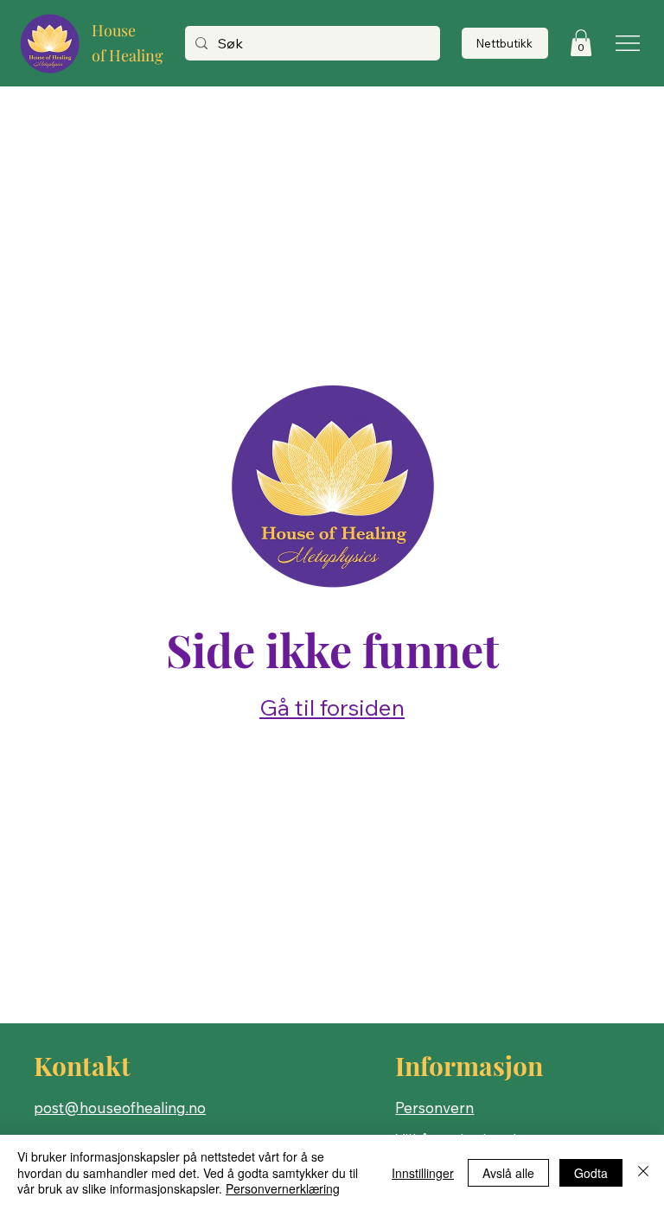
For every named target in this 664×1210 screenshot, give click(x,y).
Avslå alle (508, 1172)
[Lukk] (643, 1172)
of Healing (127, 55)
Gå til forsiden (332, 707)
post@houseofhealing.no (120, 1108)
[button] (581, 42)
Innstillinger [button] (423, 1172)
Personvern (434, 1108)
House (114, 30)
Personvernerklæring (283, 1188)
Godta (591, 1172)
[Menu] (629, 43)
